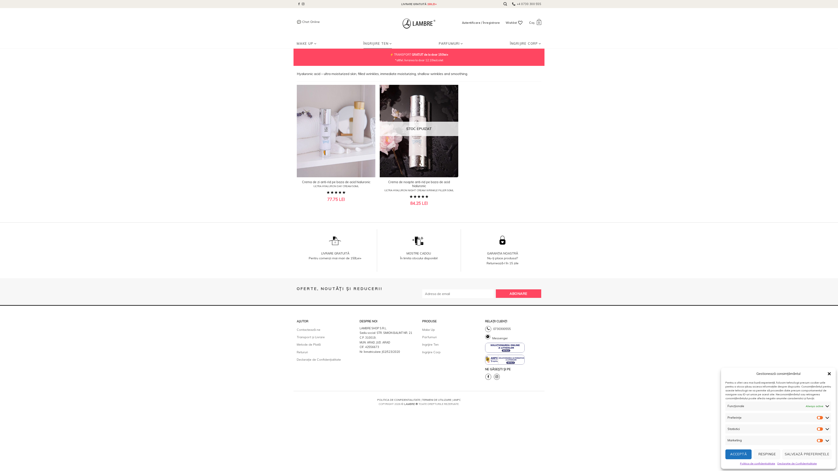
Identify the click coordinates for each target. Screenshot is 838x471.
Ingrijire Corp (431, 352)
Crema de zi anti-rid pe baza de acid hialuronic (336, 184)
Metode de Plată (309, 344)
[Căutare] (505, 4)
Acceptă (738, 454)
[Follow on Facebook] (299, 4)
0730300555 (501, 329)
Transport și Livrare (311, 337)
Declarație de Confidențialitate (797, 463)
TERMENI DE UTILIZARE (436, 399)
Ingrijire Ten (430, 344)
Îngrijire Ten (375, 44)
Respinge (767, 454)
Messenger (499, 338)
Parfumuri (449, 44)
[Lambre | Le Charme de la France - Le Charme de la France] (419, 23)
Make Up (305, 44)
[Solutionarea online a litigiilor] (505, 359)
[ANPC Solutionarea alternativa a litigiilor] (505, 347)
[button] (829, 374)
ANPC (457, 399)
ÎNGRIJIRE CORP (524, 44)
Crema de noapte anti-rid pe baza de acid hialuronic (419, 186)
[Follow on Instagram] (303, 4)
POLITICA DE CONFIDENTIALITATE (398, 399)
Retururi (302, 352)
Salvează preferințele (807, 454)
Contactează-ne (308, 330)
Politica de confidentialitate (757, 463)
